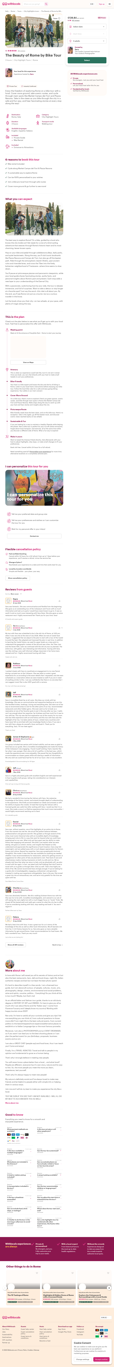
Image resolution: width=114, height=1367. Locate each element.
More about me (11, 1103)
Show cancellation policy (17, 578)
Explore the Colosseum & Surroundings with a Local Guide (93, 1296)
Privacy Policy (22, 1350)
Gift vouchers (7, 1340)
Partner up (6, 1342)
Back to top (56, 945)
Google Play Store (64, 1332)
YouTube (80, 1334)
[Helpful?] (61, 601)
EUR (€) (104, 1317)
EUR (91, 4)
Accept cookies (101, 1359)
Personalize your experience (40, 451)
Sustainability (7, 1334)
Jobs (4, 1332)
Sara (30, 601)
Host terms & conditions (44, 1337)
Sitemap (36, 1350)
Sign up (102, 4)
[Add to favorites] (37, 1273)
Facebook (80, 1329)
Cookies (30, 1350)
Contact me (34, 536)
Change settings (82, 1359)
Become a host (45, 1341)
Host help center (46, 1329)
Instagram (80, 1332)
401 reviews (21, 50)
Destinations (6, 1337)
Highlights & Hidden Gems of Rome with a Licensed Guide (58, 1296)
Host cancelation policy (46, 1333)
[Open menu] (109, 4)
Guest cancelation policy (27, 1333)
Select (87, 60)
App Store (61, 1329)
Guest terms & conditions (26, 1337)
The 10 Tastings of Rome (18, 1295)
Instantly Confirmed (30, 86)
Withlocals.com (12, 1350)
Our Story (5, 1329)
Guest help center (27, 1329)
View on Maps (28, 362)
